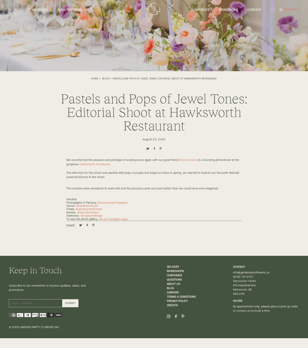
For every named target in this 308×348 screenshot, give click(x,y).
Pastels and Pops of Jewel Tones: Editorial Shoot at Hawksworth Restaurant (165, 78)
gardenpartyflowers (90, 209)
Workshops (228, 10)
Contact (254, 10)
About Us (173, 284)
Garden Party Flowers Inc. (40, 327)
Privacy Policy (177, 301)
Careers (173, 292)
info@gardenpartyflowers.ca (251, 272)
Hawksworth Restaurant (94, 164)
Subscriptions (70, 10)
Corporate (201, 10)
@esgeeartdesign (92, 216)
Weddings (40, 10)
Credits (172, 305)
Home (94, 78)
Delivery (173, 267)
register (294, 9)
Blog (105, 78)
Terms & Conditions (181, 297)
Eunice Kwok (187, 160)
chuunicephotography (114, 203)
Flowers (16, 10)
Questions (174, 279)
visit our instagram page (113, 219)
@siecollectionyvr (88, 212)
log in (286, 9)
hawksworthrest (88, 206)
